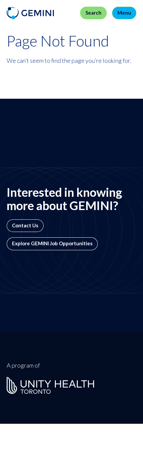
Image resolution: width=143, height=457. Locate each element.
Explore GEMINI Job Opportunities (52, 243)
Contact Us (25, 225)
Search (93, 12)
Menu (124, 12)
